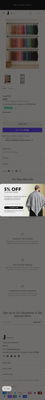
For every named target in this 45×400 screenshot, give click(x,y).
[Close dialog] (43, 185)
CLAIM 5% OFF (13, 207)
